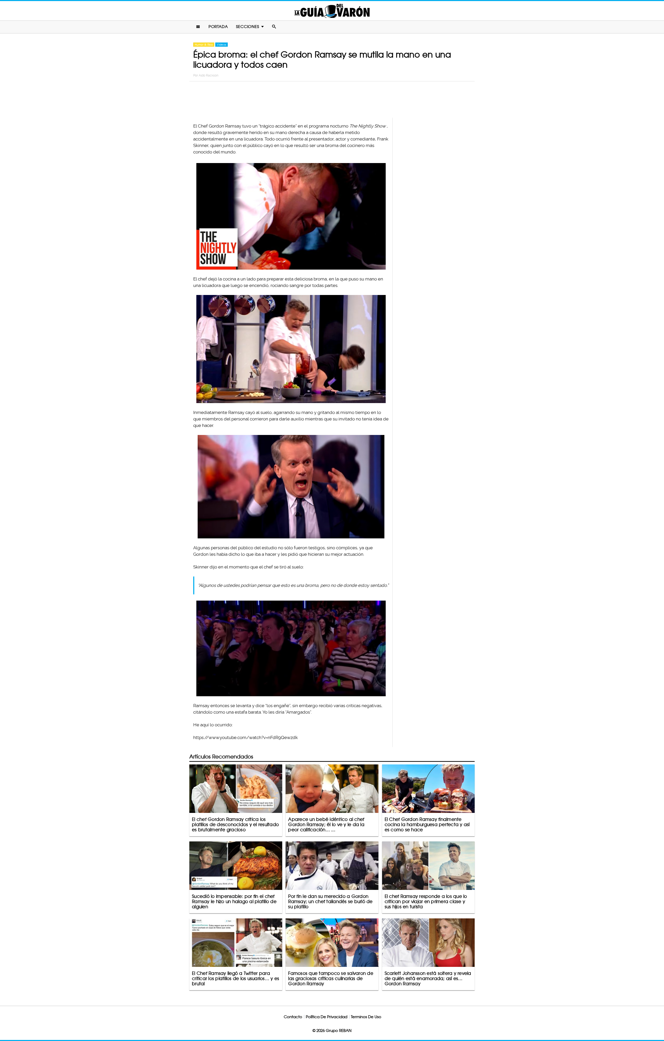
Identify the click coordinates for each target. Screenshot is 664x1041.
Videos (221, 44)
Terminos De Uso (366, 1016)
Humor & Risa (204, 44)
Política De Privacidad (326, 1016)
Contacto (293, 1016)
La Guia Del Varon (332, 11)
